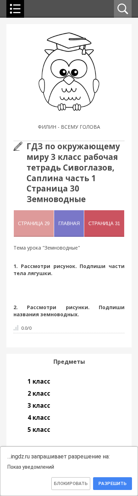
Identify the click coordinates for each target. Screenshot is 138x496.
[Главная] (69, 118)
